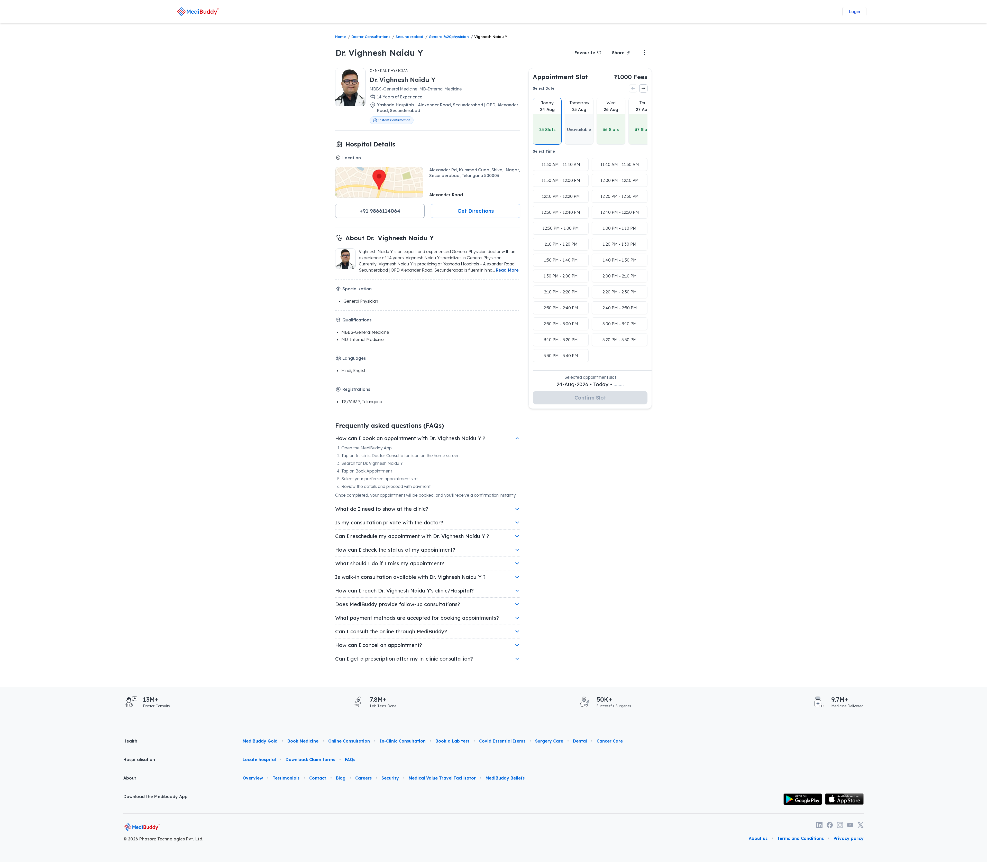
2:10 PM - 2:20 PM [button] (561, 291)
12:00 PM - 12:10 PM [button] (619, 180)
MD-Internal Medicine (362, 339)
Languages (354, 358)
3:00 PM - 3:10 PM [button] (619, 323)
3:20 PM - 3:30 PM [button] (619, 339)
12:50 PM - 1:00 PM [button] (561, 228)
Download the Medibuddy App (155, 796)
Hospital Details (370, 144)
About (129, 778)
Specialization (357, 288)
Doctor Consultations (370, 36)
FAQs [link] (350, 759)
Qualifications (356, 319)
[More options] (644, 52)
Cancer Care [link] (610, 741)
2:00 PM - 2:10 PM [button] (619, 276)
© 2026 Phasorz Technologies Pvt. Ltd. (163, 838)
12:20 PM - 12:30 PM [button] (619, 196)
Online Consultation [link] (349, 741)
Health (130, 741)
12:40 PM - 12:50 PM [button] (619, 212)
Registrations (356, 389)
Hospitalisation (139, 759)
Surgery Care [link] (549, 741)
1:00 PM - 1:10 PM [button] (619, 228)
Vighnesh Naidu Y (490, 36)
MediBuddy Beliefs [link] (505, 778)
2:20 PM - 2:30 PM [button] (619, 291)
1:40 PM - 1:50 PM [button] (620, 260)
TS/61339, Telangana (361, 401)
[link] (198, 11)
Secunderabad (409, 36)
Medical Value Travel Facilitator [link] (442, 778)
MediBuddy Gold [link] (260, 741)
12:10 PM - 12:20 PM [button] (561, 196)
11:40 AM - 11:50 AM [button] (619, 164)
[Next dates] (643, 88)
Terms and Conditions (800, 838)
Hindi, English (354, 370)
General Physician (389, 70)
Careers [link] (363, 778)
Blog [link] (340, 778)
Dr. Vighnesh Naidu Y (379, 53)
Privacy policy (849, 838)
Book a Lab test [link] (452, 741)
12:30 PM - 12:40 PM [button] (561, 212)
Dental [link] (580, 741)
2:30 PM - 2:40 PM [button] (561, 307)
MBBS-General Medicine (365, 332)
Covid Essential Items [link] (502, 741)
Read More (507, 270)
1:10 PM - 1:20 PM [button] (561, 244)
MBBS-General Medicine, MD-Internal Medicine (416, 88)
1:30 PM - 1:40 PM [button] (561, 260)
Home (340, 36)
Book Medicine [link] (302, 741)
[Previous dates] (633, 88)
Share (618, 52)
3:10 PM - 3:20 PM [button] (561, 339)
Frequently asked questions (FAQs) (389, 425)
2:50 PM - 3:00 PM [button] (561, 323)
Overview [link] (253, 778)
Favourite (584, 52)
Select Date (543, 88)
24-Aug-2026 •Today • (590, 384)
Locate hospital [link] (259, 759)
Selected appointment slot (590, 377)
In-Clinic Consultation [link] (403, 741)
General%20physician (449, 36)
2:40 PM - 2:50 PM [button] (619, 307)
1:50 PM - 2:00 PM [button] (561, 276)
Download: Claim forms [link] (310, 759)
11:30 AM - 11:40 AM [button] (561, 164)
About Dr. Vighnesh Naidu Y (389, 238)
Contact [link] (317, 778)
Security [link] (390, 778)
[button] (380, 211)
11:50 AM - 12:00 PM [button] (561, 180)
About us (758, 838)
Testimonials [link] (286, 778)
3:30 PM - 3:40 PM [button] (561, 355)
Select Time (544, 151)
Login (854, 11)
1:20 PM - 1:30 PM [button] (619, 244)
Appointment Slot (560, 77)
